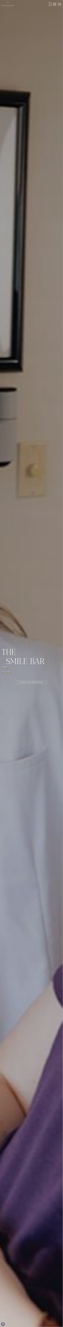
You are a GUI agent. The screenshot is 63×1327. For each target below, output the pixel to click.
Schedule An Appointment (32, 682)
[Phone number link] (50, 4)
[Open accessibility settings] (3, 1324)
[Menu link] (59, 4)
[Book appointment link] (54, 4)
